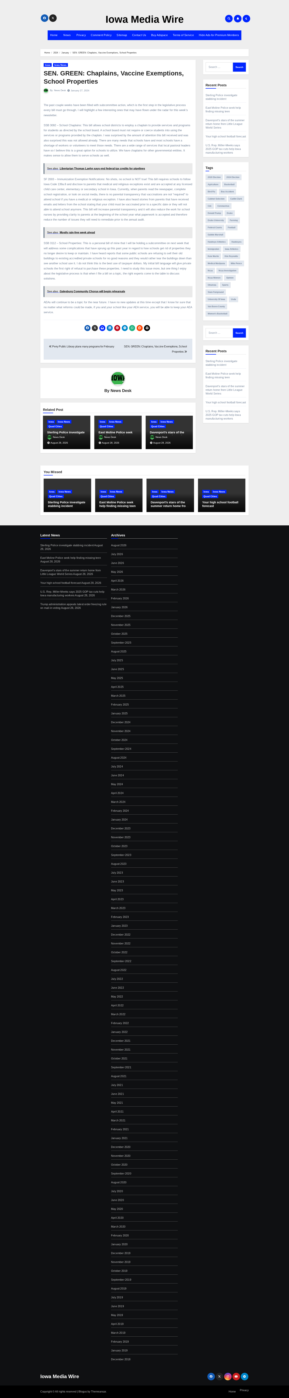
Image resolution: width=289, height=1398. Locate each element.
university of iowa (216, 299)
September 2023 (121, 855)
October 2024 (119, 740)
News (67, 35)
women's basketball (217, 314)
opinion (229, 278)
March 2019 (118, 1332)
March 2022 (118, 1014)
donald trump (214, 213)
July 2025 (117, 660)
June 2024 (117, 775)
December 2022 (121, 934)
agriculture (213, 184)
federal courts (215, 227)
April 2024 (117, 793)
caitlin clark (236, 199)
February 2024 (120, 810)
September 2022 (121, 961)
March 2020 (118, 1226)
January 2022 (119, 1032)
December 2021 (121, 1040)
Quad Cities (55, 426)
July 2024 (117, 766)
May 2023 (117, 890)
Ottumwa (212, 285)
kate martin (213, 256)
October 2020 (119, 1164)
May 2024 (117, 784)
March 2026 (118, 589)
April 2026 (117, 580)
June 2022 (117, 987)
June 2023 (117, 881)
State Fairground (216, 292)
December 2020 (121, 1147)
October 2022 (119, 952)
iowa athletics (231, 249)
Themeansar (98, 1391)
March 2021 (118, 1120)
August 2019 (118, 1288)
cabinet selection (216, 199)
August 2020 (118, 1182)
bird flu (211, 191)
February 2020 (120, 1235)
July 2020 (117, 1191)
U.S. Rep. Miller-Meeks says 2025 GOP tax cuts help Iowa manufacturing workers (223, 149)
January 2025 (119, 713)
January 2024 (119, 819)
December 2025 (121, 616)
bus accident (227, 191)
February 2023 (120, 917)
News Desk (60, 90)
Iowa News (60, 65)
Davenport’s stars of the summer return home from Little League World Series (225, 124)
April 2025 (117, 686)
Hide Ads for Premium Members (219, 35)
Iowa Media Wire (145, 19)
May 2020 (117, 1209)
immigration (213, 249)
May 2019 (117, 1315)
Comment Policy (101, 35)
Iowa (47, 65)
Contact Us (139, 35)
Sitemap (122, 35)
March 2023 (118, 908)
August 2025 (118, 651)
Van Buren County (216, 306)
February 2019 (120, 1341)
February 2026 (120, 598)
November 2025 (121, 625)
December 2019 (121, 1253)
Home (54, 35)
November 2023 (121, 837)
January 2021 (119, 1138)
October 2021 (119, 1058)
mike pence (236, 263)
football (231, 227)
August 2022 (118, 970)
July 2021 (117, 1085)
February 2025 (120, 704)
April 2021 (117, 1111)
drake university (216, 220)
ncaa (210, 270)
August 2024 (118, 757)
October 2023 (119, 846)
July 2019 (117, 1297)
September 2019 (121, 1279)
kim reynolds (231, 256)
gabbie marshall (215, 235)
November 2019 (121, 1262)
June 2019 (117, 1306)
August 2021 (118, 1076)
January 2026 (119, 607)
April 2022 (117, 1005)
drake (230, 213)
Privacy (81, 35)
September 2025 (121, 642)
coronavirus (223, 206)
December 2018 (121, 1359)
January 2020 (119, 1244)
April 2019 (117, 1324)
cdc (210, 206)
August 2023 (118, 863)
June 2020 (117, 1200)
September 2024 (121, 748)
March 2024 (118, 802)
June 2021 (117, 1093)
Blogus (82, 1391)
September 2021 (121, 1067)
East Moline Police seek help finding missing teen (117, 434)
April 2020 (117, 1217)
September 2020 (121, 1173)
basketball (229, 184)
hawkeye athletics (217, 242)
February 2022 (120, 1023)
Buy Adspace (159, 35)
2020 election (214, 177)
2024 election (232, 177)
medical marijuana (216, 263)
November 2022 (121, 943)
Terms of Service (183, 35)
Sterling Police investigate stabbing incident (66, 434)
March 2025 (118, 695)
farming (234, 220)
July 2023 (117, 872)
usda (233, 299)
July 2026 (117, 554)
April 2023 (117, 899)
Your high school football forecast (226, 136)
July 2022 (117, 978)
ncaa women (214, 278)
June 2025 (117, 669)
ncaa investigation (227, 270)
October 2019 (119, 1270)
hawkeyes (236, 242)
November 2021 (121, 1049)
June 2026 (117, 563)
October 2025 (119, 633)
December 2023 (121, 828)
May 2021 (117, 1102)
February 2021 (120, 1129)
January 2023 (119, 925)
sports (225, 285)
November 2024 (121, 731)
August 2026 (118, 545)
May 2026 (117, 571)
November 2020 (121, 1155)
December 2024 (121, 722)
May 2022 (117, 996)
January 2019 (119, 1350)
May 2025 (117, 678)
